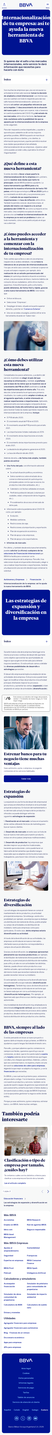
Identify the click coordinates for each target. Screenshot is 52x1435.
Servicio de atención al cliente (26, 1402)
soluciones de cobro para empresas (29, 1066)
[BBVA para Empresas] (26, 5)
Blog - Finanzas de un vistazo (17, 1333)
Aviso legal (26, 1368)
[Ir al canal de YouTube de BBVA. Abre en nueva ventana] (35, 1418)
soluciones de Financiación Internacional (22, 553)
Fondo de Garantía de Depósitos (31, 704)
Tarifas (26, 1392)
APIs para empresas (12, 1347)
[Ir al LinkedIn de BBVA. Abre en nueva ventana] (29, 1418)
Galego (35, 1410)
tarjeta (10, 1057)
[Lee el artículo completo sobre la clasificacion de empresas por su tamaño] (26, 1141)
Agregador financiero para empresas (20, 1323)
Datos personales (26, 1378)
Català (17, 1410)
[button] (4, 5)
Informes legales (26, 1383)
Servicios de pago (26, 1388)
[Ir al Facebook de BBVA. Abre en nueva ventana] (16, 1418)
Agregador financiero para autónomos (21, 1328)
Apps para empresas (13, 1342)
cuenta (44, 1054)
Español (7, 1410)
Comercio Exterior (32, 309)
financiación (9, 1071)
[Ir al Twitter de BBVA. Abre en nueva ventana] (23, 1418)
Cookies (26, 1373)
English (26, 1410)
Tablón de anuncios (26, 1397)
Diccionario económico (14, 1338)
